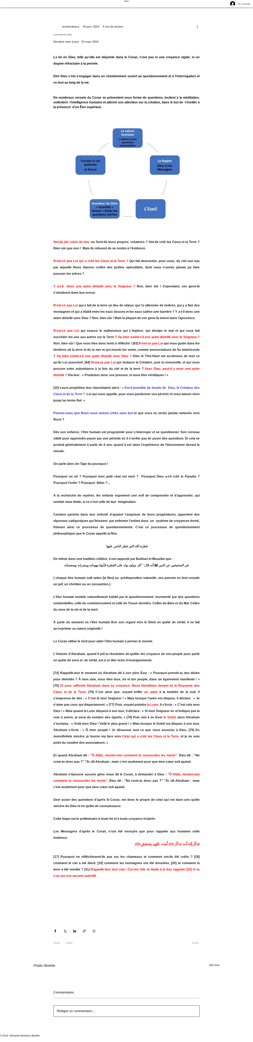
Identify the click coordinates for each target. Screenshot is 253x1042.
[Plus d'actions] (197, 26)
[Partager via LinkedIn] (74, 931)
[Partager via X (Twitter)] (65, 931)
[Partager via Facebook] (55, 931)
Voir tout (214, 965)
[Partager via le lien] (84, 931)
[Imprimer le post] (94, 931)
